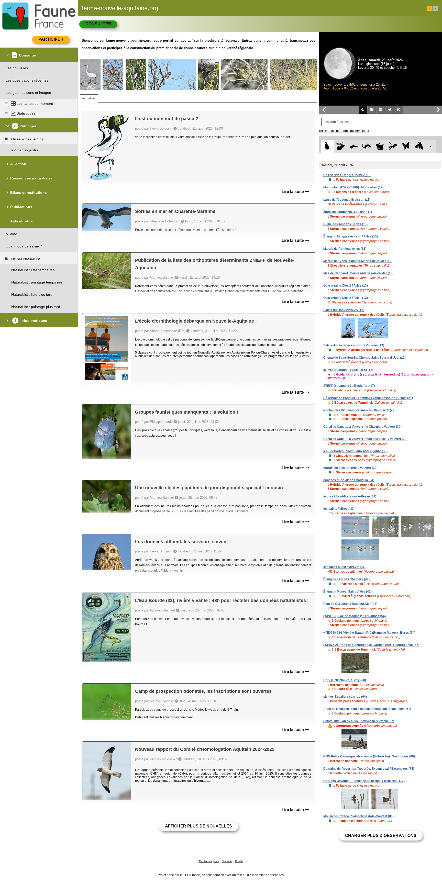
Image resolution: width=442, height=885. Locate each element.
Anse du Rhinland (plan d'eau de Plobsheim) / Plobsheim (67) (367, 709)
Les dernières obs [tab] (336, 122)
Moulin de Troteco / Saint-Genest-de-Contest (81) (358, 816)
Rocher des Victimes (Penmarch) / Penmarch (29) (359, 410)
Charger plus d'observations (380, 835)
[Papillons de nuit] (419, 146)
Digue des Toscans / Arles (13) (345, 224)
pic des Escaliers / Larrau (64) (345, 696)
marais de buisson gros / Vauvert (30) (350, 468)
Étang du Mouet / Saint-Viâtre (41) (347, 591)
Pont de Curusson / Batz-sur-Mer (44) (350, 604)
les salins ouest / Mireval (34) (344, 567)
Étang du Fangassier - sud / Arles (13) (350, 236)
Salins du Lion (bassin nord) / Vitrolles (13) (353, 345)
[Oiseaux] (327, 146)
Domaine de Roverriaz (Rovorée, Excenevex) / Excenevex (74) (368, 768)
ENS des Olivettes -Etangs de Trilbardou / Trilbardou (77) (364, 781)
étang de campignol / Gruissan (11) (348, 212)
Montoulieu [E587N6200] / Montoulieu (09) (353, 187)
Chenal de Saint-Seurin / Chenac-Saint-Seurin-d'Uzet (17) (364, 357)
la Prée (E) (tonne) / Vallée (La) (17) (348, 370)
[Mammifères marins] (353, 146)
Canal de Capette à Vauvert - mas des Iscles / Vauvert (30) (365, 439)
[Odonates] (392, 146)
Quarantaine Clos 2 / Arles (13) (345, 298)
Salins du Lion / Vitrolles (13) (343, 310)
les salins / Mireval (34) (340, 508)
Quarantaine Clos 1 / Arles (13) (345, 285)
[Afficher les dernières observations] (344, 131)
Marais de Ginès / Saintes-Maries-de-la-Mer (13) (357, 261)
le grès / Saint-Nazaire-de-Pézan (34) (349, 496)
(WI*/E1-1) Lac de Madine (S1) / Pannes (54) (354, 616)
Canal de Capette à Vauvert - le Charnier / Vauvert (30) (362, 426)
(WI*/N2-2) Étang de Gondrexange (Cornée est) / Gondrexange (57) (371, 645)
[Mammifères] (340, 146)
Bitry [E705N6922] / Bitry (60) (344, 680)
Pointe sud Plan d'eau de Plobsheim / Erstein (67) (358, 721)
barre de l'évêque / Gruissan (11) (346, 199)
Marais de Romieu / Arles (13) (344, 249)
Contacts (227, 861)
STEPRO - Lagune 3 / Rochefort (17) (349, 386)
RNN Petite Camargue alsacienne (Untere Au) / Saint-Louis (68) (369, 756)
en (435, 8)
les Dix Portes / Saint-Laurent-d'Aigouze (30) (355, 451)
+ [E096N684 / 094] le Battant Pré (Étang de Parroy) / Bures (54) (369, 632)
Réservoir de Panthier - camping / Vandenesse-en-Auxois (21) (368, 398)
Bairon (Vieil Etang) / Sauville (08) (347, 175)
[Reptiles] (366, 146)
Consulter (98, 24)
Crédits (239, 861)
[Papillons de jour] (406, 146)
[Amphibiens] (379, 146)
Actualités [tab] (89, 98)
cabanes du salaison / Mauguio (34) (348, 480)
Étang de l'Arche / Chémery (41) (346, 579)
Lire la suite (293, 191)
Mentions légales (209, 861)
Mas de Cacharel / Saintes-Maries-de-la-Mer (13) (358, 273)
